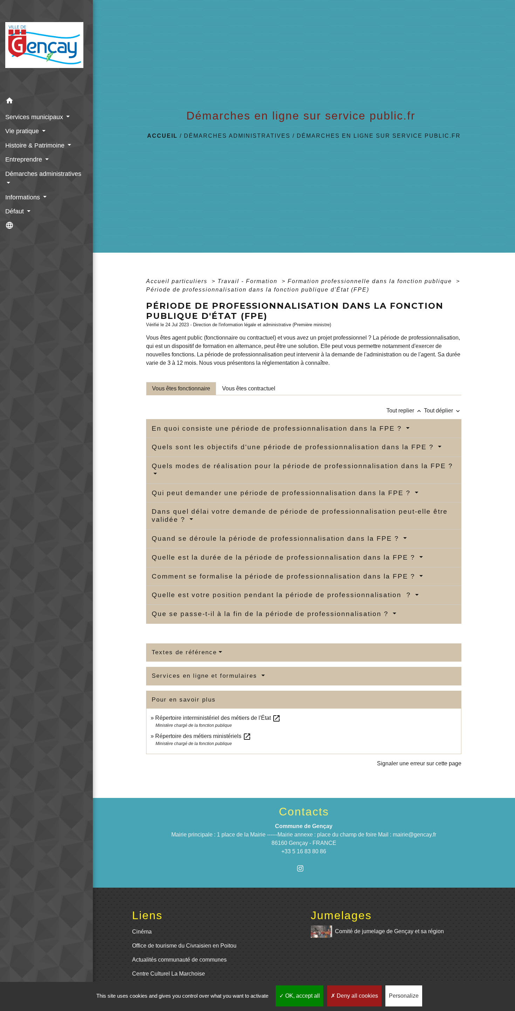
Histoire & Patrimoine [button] (35, 145)
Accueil (162, 136)
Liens (147, 915)
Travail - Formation (249, 281)
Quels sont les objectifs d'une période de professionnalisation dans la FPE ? (294, 447)
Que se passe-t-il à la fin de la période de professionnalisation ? (271, 613)
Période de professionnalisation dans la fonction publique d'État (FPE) (257, 290)
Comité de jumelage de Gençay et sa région (389, 931)
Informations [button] (23, 197)
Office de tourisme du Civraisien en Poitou (184, 946)
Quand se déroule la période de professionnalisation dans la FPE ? (276, 538)
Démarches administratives (237, 136)
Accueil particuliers (178, 281)
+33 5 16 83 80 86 (303, 851)
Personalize (404, 996)
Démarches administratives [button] (43, 173)
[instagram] (304, 868)
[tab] (181, 388)
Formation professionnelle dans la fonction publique (371, 281)
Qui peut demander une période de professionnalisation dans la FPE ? (282, 493)
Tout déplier (442, 411)
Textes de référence (184, 652)
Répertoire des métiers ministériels (203, 736)
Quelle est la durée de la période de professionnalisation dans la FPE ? (285, 557)
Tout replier (404, 411)
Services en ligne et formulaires (206, 675)
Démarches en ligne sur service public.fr (379, 136)
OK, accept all (302, 996)
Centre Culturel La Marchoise (168, 974)
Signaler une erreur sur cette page (419, 763)
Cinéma (142, 932)
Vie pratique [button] (23, 131)
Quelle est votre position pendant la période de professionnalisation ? (282, 595)
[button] (46, 102)
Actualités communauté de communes (179, 960)
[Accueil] (46, 47)
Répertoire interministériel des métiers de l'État (218, 718)
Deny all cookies (356, 996)
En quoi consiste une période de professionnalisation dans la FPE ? (278, 428)
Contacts (304, 811)
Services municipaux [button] (35, 117)
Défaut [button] (15, 211)
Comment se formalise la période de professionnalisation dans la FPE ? (285, 576)
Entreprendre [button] (24, 159)
